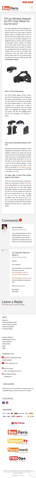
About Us (5, 320)
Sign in (24, 2)
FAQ (4, 346)
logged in (11, 304)
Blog (4, 348)
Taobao (17, 171)
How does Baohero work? (10, 322)
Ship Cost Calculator (8, 326)
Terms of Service (7, 341)
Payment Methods (8, 337)
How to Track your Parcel (10, 324)
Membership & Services (9, 339)
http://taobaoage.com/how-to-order (21, 278)
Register (30, 2)
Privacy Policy (6, 343)
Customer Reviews (8, 329)
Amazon (27, 159)
